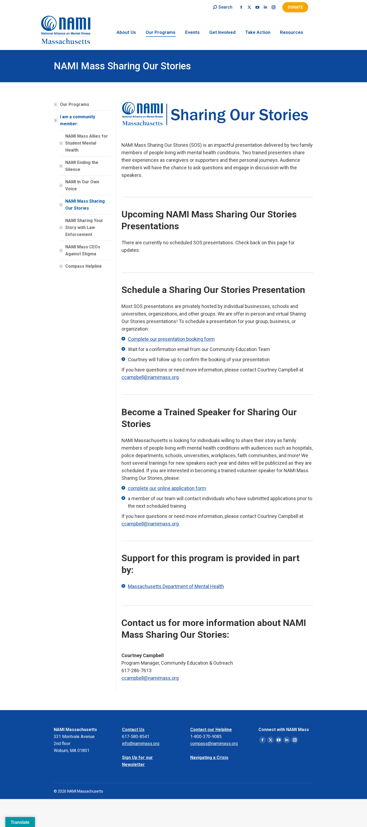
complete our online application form (167, 488)
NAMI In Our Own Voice (82, 185)
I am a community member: (77, 120)
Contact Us (133, 729)
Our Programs (74, 104)
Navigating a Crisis (209, 757)
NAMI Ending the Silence (81, 166)
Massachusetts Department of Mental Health (176, 586)
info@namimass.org (140, 743)
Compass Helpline (83, 266)
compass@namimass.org (214, 743)
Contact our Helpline (211, 729)
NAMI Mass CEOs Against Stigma (82, 250)
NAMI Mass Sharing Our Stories (85, 205)
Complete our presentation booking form (171, 339)
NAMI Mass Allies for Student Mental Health (86, 143)
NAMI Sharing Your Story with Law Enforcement (84, 227)
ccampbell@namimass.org (150, 377)
